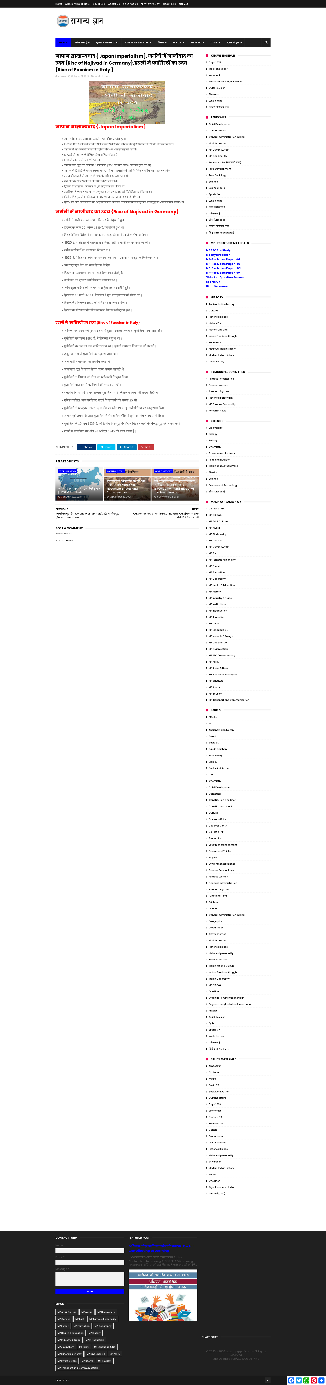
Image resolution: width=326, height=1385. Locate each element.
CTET (214, 42)
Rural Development (220, 168)
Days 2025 (215, 62)
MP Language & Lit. (219, 630)
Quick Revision (107, 42)
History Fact (216, 323)
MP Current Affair (218, 149)
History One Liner (218, 329)
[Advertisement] (202, 22)
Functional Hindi (218, 895)
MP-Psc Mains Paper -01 (223, 259)
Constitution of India (221, 806)
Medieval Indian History (222, 348)
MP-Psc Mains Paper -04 (223, 273)
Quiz (211, 1023)
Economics (215, 838)
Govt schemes (217, 934)
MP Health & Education (222, 585)
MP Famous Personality (222, 404)
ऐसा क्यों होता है (217, 207)
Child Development (220, 124)
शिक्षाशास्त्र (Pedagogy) (221, 232)
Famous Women (218, 385)
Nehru (212, 1174)
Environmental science (222, 453)
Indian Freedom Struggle (223, 336)
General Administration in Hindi (227, 137)
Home (58, 3)
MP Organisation (218, 649)
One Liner (214, 991)
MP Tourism (215, 693)
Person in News (217, 410)
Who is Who (215, 100)
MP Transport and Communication (229, 700)
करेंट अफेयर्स (99, 3)
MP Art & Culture (218, 521)
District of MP (216, 508)
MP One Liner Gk (218, 156)
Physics (213, 472)
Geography (215, 921)
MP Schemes (216, 680)
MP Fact (213, 553)
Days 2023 (215, 1104)
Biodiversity (215, 427)
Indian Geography (219, 978)
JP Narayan (215, 1161)
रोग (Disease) (217, 219)
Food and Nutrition (219, 459)
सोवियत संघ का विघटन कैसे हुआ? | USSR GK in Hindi (79, 490)
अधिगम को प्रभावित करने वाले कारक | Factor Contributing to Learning (161, 1248)
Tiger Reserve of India (221, 1187)
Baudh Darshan (218, 749)
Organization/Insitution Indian (226, 997)
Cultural (213, 310)
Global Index (216, 927)
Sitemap (184, 3)
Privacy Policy (150, 3)
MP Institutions (217, 604)
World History (102, 76)
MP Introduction (218, 610)
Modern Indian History (221, 355)
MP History (215, 342)
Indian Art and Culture (222, 965)
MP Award (214, 527)
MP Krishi (214, 623)
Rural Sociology (217, 175)
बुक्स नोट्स (233, 42)
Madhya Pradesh (218, 255)
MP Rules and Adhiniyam (223, 674)
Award (212, 736)
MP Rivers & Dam (218, 668)
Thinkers (214, 94)
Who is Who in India (77, 3)
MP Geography (217, 578)
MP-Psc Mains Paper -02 (223, 264)
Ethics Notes (216, 1123)
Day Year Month (218, 825)
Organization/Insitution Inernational (230, 1004)
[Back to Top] (268, 1380)
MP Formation (217, 572)
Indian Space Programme (223, 466)
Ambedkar (215, 1066)
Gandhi (213, 908)
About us (114, 3)
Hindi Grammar (217, 143)
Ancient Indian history (221, 304)
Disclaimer (169, 3)
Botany (213, 440)
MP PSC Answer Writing (222, 655)
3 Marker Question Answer (225, 277)
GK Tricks (214, 902)
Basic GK (214, 742)
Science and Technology (223, 485)
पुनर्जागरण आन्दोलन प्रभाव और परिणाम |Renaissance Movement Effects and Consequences (126, 486)
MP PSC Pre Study (218, 250)
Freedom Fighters (219, 391)
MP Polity (214, 661)
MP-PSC (196, 42)
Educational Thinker (220, 851)
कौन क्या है (81, 42)
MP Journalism (217, 617)
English (213, 857)
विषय (161, 42)
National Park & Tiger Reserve (225, 81)
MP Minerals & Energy (221, 636)
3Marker (213, 717)
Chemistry (215, 446)
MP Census (215, 540)
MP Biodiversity (217, 534)
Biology (213, 434)
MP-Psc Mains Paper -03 (223, 268)
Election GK (215, 1117)
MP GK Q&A (215, 515)
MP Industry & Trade (220, 598)
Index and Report (218, 68)
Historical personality (221, 397)
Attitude (214, 1072)
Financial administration (223, 883)
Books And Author (219, 768)
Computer (215, 793)
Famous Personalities (221, 378)
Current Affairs (137, 42)
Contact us (130, 3)
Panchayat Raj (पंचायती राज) (225, 162)
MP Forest (214, 566)
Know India (215, 75)
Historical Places (218, 316)
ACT (211, 723)
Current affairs (217, 130)
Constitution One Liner (222, 800)
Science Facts (217, 187)
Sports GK (214, 194)
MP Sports (214, 687)
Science (213, 181)
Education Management (223, 844)
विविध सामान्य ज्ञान (219, 107)
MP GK (177, 42)
